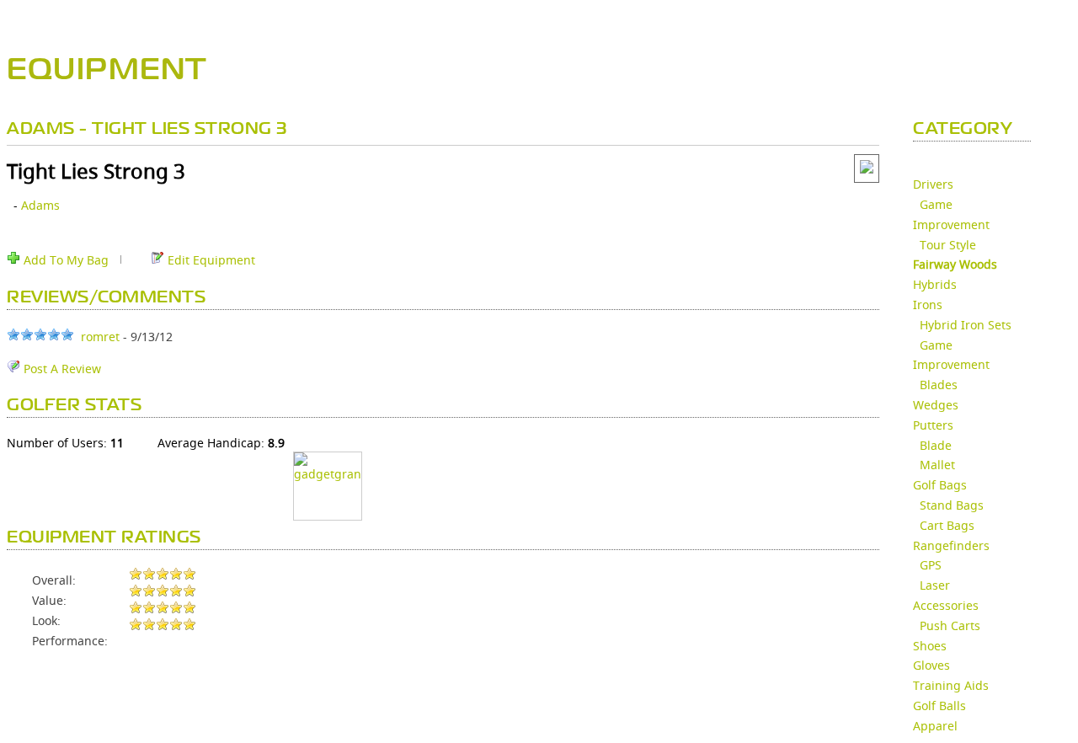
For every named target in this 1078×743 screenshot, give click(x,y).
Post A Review (60, 369)
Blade (936, 445)
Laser (935, 585)
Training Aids (951, 685)
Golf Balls (939, 706)
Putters (933, 425)
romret (100, 337)
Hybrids (935, 284)
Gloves (931, 665)
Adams (40, 205)
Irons (927, 305)
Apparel (935, 726)
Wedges (935, 405)
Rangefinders (951, 545)
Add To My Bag (64, 260)
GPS (931, 565)
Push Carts (950, 625)
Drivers (933, 184)
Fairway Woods (955, 264)
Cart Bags (947, 525)
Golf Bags (940, 485)
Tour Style (948, 245)
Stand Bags (952, 505)
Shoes (930, 646)
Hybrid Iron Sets (965, 325)
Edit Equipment (209, 260)
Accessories (946, 605)
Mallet (937, 465)
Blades (939, 385)
